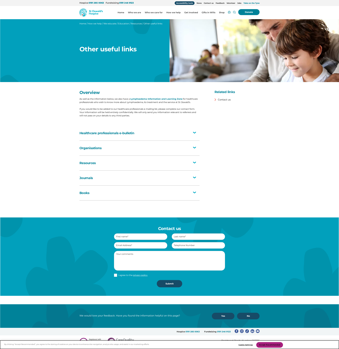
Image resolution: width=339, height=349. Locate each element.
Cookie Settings (245, 345)
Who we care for (154, 12)
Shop (222, 12)
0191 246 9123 (126, 3)
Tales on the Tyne (252, 3)
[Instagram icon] (242, 331)
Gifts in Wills (208, 12)
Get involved (191, 12)
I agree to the (133, 275)
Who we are (134, 12)
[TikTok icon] (247, 331)
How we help (173, 12)
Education (123, 23)
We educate (109, 23)
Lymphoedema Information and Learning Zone (156, 99)
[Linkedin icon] (252, 331)
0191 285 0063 (96, 3)
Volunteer (231, 3)
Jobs (239, 3)
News (199, 3)
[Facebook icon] (236, 331)
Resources (136, 23)
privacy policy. (140, 275)
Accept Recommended (269, 345)
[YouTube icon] (258, 331)
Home (121, 12)
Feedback (220, 3)
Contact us (209, 3)
